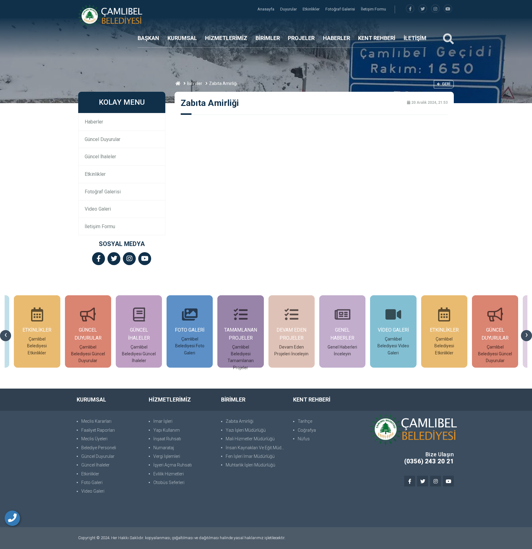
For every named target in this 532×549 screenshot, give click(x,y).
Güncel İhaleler (100, 156)
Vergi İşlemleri (166, 456)
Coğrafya (307, 430)
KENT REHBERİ (376, 38)
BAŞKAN (148, 38)
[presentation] (5, 335)
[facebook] (410, 9)
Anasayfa (266, 9)
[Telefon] (12, 518)
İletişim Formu (373, 9)
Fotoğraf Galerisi (340, 9)
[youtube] (448, 9)
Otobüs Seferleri (168, 482)
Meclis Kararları (96, 421)
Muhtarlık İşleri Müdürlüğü (250, 464)
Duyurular (289, 9)
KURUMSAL (182, 38)
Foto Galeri (92, 482)
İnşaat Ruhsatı (167, 438)
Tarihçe (305, 421)
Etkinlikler (311, 9)
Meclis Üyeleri (94, 438)
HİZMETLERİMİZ (226, 38)
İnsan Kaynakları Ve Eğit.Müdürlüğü (256, 447)
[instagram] (435, 9)
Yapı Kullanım (166, 430)
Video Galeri (98, 209)
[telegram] (422, 9)
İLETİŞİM (415, 38)
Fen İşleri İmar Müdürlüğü (250, 456)
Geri (446, 84)
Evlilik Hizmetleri (168, 473)
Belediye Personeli (98, 447)
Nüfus (304, 438)
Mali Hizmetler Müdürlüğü (250, 438)
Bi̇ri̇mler (194, 83)
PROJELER (301, 38)
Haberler (94, 122)
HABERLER (336, 38)
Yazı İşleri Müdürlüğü (246, 430)
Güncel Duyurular (102, 139)
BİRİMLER (268, 38)
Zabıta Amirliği (239, 421)
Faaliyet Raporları (98, 430)
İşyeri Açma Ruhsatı (172, 464)
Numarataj (163, 447)
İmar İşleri (162, 421)
